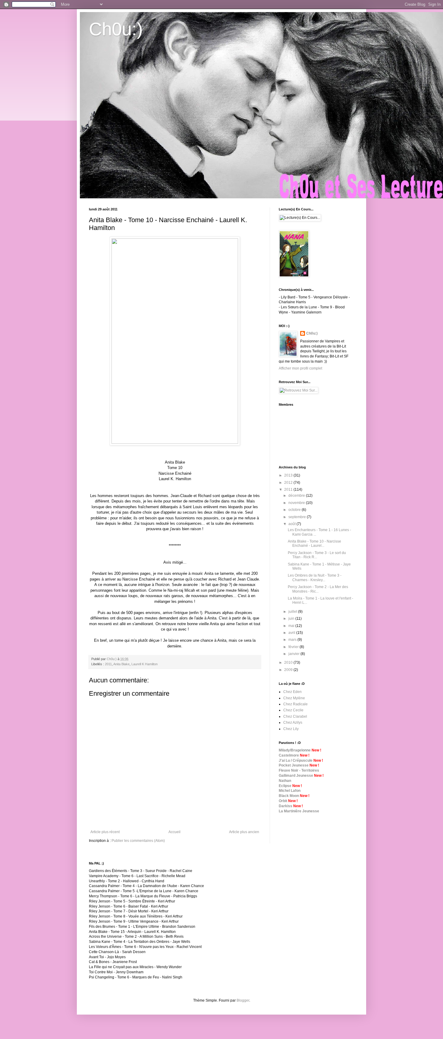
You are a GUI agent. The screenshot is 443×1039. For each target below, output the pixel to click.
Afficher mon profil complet (300, 368)
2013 (289, 475)
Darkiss (285, 806)
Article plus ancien (244, 832)
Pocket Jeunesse (294, 765)
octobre (295, 510)
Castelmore (289, 755)
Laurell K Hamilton (144, 664)
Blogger (243, 1000)
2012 (289, 482)
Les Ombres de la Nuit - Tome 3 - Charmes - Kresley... (314, 577)
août (292, 524)
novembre (297, 503)
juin (291, 618)
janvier (294, 654)
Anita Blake (121, 664)
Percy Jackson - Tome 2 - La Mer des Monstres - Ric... (318, 589)
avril (292, 633)
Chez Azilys (292, 722)
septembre (297, 517)
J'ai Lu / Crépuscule (296, 760)
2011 (108, 664)
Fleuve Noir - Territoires (299, 770)
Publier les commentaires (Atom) (138, 841)
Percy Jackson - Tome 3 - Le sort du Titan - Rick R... (317, 555)
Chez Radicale (295, 704)
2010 (289, 662)
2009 (289, 670)
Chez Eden (292, 692)
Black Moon (289, 796)
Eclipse (285, 786)
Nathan (285, 781)
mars (292, 640)
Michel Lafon (289, 791)
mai (291, 626)
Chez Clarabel (295, 716)
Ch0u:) (116, 29)
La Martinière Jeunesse (299, 811)
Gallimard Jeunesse (296, 775)
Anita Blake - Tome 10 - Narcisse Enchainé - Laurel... (314, 543)
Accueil (174, 832)
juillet (293, 611)
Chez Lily (291, 729)
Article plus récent (105, 832)
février (294, 647)
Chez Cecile (293, 710)
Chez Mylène (294, 698)
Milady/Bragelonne (295, 750)
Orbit (283, 801)
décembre (297, 495)
